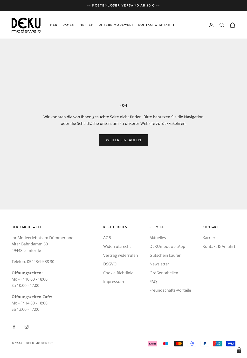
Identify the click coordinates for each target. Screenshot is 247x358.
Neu (54, 25)
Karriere (210, 237)
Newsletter (159, 264)
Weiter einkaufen (123, 139)
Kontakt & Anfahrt (156, 25)
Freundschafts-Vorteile (170, 290)
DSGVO (110, 264)
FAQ (153, 281)
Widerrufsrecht (117, 246)
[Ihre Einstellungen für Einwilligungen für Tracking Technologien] (239, 350)
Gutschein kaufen (165, 255)
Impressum (113, 281)
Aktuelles (158, 237)
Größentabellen (164, 273)
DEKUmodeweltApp (167, 246)
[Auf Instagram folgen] (26, 326)
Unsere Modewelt (116, 25)
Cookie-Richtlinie (118, 273)
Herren (87, 25)
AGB (107, 237)
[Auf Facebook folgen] (14, 326)
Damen (68, 25)
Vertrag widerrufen (120, 255)
